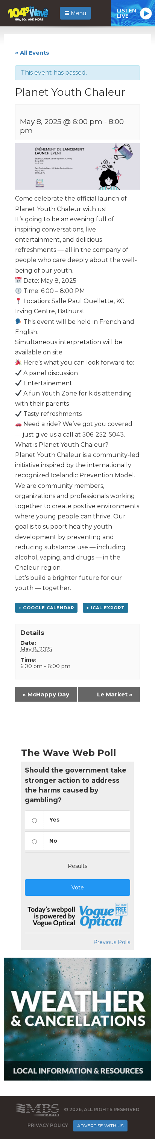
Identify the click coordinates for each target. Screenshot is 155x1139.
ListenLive (126, 13)
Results (77, 866)
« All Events (32, 52)
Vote (77, 887)
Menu (77, 13)
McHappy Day (46, 694)
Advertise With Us (100, 1125)
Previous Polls (111, 942)
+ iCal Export (105, 607)
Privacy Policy (47, 1125)
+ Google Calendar (46, 607)
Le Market (114, 694)
